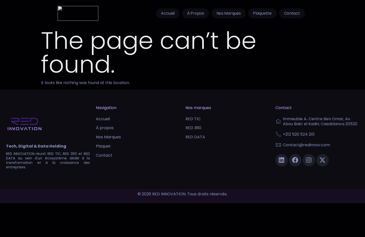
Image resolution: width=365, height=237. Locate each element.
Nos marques (229, 13)
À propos (195, 13)
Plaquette (262, 13)
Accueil (168, 13)
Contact (292, 13)
